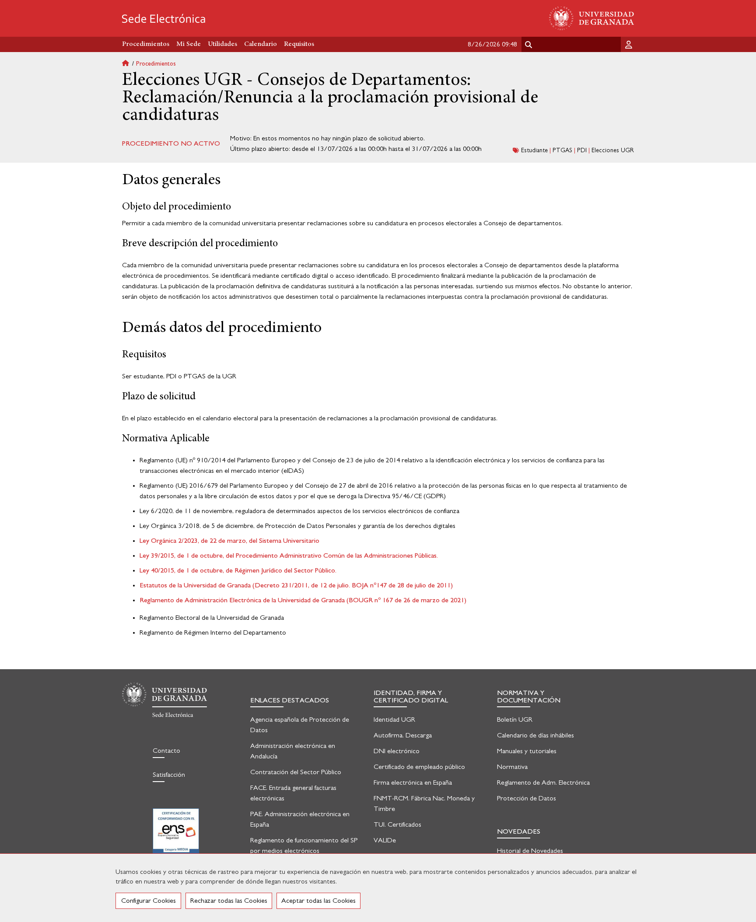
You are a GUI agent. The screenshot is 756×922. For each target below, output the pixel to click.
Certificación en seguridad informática (176, 836)
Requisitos (299, 44)
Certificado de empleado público (419, 766)
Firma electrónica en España (413, 782)
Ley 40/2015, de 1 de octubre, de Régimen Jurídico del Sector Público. (238, 570)
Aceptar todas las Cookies (318, 900)
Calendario (260, 44)
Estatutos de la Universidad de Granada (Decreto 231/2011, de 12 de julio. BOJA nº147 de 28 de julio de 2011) (296, 585)
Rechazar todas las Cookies (228, 900)
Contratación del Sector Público (295, 771)
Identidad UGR (394, 719)
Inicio (129, 64)
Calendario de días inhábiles (535, 735)
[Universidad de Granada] (591, 18)
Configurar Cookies (148, 900)
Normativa (512, 766)
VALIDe (385, 840)
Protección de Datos (526, 798)
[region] (378, 887)
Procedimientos (156, 64)
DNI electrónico (397, 750)
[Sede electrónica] (163, 18)
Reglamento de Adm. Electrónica (543, 782)
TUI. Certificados (397, 824)
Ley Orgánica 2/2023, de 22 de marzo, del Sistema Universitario (229, 540)
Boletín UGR (514, 719)
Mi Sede (188, 44)
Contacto (166, 750)
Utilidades (222, 44)
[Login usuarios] (629, 44)
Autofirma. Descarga (403, 735)
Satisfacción (169, 774)
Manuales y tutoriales (526, 750)
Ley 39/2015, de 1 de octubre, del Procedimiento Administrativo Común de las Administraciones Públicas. (289, 555)
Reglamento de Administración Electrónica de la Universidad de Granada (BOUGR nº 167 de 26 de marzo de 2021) (303, 600)
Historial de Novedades (530, 850)
